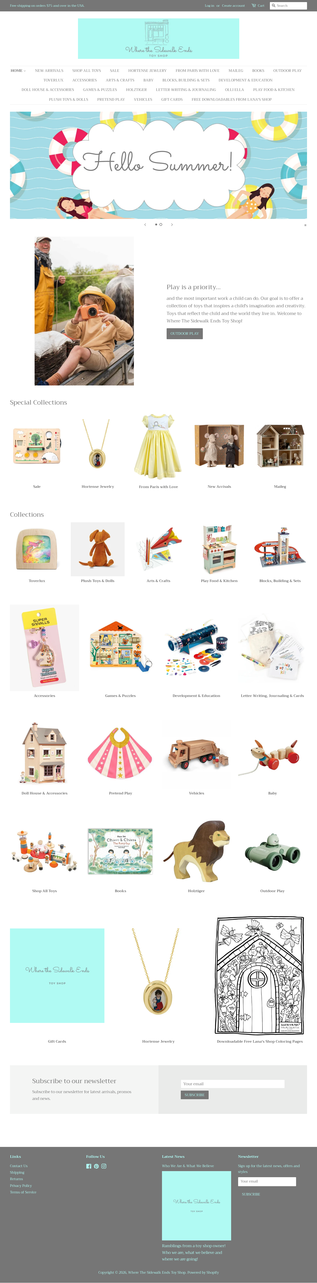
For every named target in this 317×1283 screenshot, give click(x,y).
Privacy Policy (21, 1186)
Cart (261, 5)
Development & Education (245, 80)
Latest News (173, 1156)
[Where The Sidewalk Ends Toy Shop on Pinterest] (96, 1167)
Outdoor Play (287, 70)
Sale (114, 70)
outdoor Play (185, 333)
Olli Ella (234, 90)
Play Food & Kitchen (273, 90)
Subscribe (195, 1095)
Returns (16, 1179)
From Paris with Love (198, 70)
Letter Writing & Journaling (186, 90)
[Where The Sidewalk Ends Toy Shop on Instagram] (103, 1167)
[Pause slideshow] (305, 225)
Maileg (236, 70)
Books (258, 70)
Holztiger (136, 90)
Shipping (17, 1173)
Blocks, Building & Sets (186, 80)
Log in (209, 5)
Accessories (84, 80)
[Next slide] (172, 225)
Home (17, 70)
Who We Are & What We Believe (188, 1166)
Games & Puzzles (100, 90)
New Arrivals (49, 70)
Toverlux (53, 80)
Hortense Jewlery (147, 70)
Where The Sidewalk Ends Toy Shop (157, 1273)
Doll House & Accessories (48, 90)
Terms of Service (23, 1192)
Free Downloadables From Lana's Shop (232, 99)
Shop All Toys (86, 70)
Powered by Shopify (203, 1273)
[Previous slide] (145, 225)
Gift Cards (172, 99)
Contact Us (19, 1166)
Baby (148, 80)
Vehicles (143, 99)
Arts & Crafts (120, 80)
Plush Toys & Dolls (68, 99)
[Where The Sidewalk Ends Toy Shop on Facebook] (88, 1167)
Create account (233, 5)
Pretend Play (111, 99)
